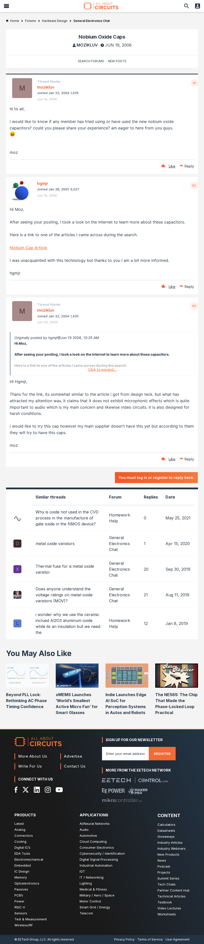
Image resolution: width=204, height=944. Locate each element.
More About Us (32, 756)
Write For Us (30, 766)
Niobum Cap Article (28, 247)
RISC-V (19, 907)
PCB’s (18, 895)
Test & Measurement (30, 919)
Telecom (86, 913)
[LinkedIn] (37, 790)
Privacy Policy (124, 939)
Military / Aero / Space (97, 895)
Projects (163, 872)
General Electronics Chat (119, 543)
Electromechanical (28, 859)
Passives (21, 889)
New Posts (117, 61)
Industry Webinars (171, 848)
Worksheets (166, 914)
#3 (194, 306)
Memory (20, 877)
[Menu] (6, 6)
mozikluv (87, 45)
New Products (168, 854)
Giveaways (166, 836)
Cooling (20, 841)
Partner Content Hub (173, 890)
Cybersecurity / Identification (102, 853)
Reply (189, 166)
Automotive (88, 835)
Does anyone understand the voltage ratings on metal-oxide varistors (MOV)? (64, 594)
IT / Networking (91, 877)
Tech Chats (166, 884)
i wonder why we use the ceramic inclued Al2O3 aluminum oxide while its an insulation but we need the (68, 623)
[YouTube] (59, 789)
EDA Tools (22, 853)
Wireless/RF (23, 925)
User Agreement (177, 939)
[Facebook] (16, 790)
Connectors (23, 835)
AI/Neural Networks (95, 824)
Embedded (22, 865)
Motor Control (90, 901)
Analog (19, 830)
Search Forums (91, 61)
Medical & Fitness (93, 889)
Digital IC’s (22, 847)
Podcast (163, 866)
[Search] (186, 6)
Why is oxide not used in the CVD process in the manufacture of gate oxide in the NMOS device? (67, 517)
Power (19, 901)
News (161, 860)
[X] (26, 789)
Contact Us (75, 766)
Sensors (20, 913)
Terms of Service (150, 939)
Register (162, 754)
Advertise (73, 756)
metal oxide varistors (55, 543)
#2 (194, 185)
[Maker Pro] (138, 790)
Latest (19, 824)
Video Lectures (169, 908)
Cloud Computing (93, 841)
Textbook (164, 902)
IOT (82, 871)
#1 (194, 83)
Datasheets (166, 831)
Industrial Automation (96, 865)
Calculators (166, 825)
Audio (84, 830)
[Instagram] (48, 790)
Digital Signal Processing (99, 859)
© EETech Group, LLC (30, 939)
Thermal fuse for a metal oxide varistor (65, 569)
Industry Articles (170, 842)
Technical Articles (171, 896)
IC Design (21, 871)
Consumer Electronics (97, 847)
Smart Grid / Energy (95, 907)
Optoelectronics (26, 883)
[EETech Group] (116, 780)
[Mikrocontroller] (122, 800)
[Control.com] (153, 780)
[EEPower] (113, 790)
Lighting (86, 883)
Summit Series (168, 878)
